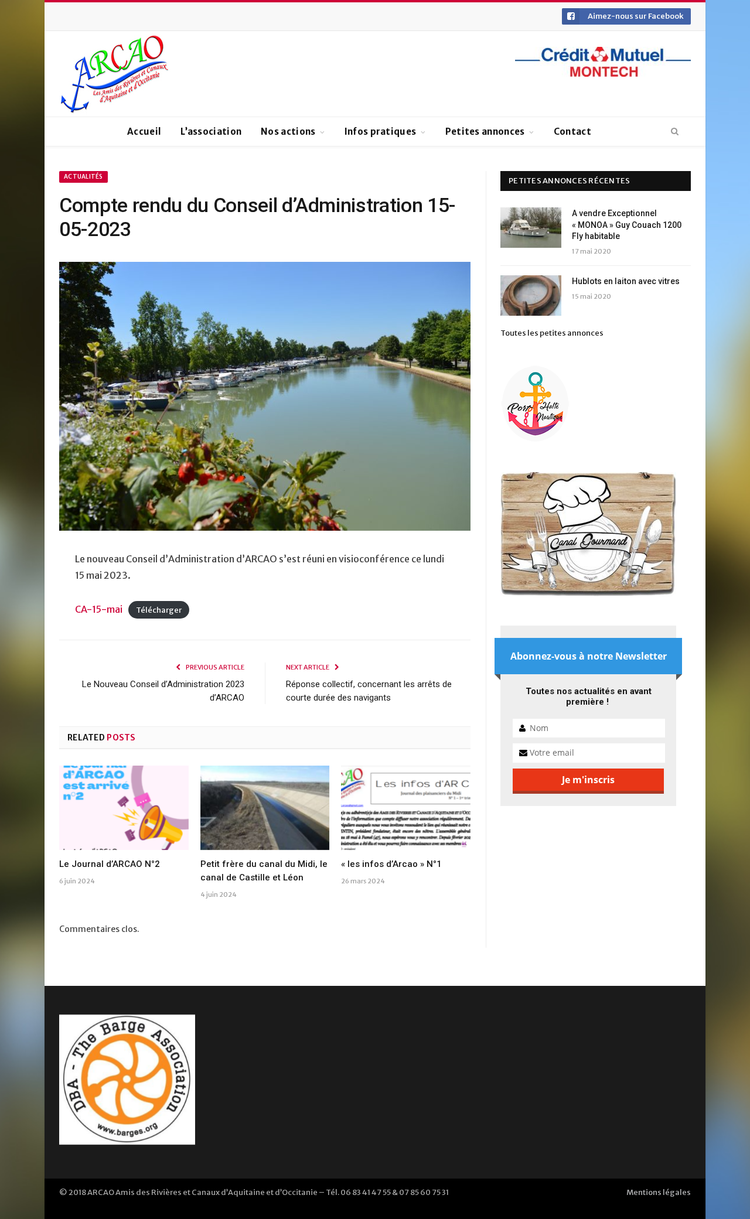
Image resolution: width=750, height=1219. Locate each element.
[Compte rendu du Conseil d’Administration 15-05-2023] (265, 398)
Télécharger (159, 610)
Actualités (83, 176)
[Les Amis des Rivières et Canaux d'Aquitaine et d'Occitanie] (115, 73)
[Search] (675, 131)
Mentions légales (658, 1192)
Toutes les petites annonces (552, 333)
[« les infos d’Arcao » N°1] (406, 808)
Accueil (144, 131)
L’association (210, 131)
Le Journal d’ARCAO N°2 (109, 864)
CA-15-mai (98, 609)
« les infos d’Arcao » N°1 (391, 864)
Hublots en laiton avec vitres (626, 281)
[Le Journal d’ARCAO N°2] (124, 808)
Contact (572, 131)
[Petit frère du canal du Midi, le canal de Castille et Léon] (265, 808)
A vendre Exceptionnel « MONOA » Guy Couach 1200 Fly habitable (626, 225)
